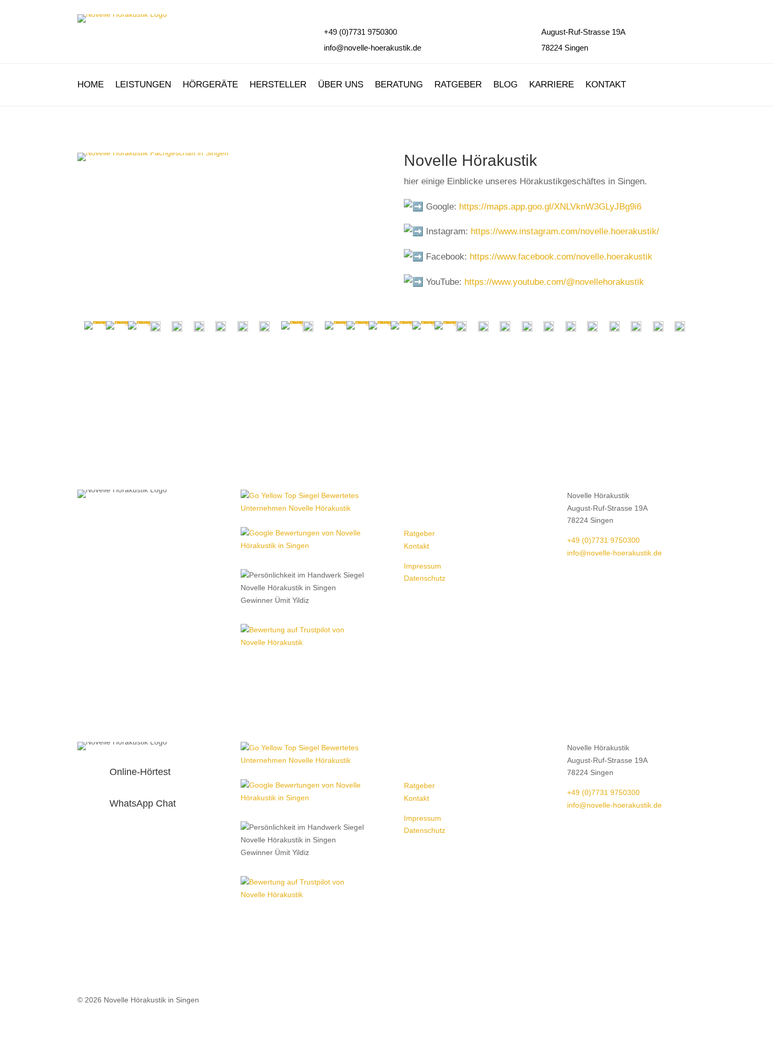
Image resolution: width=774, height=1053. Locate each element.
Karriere (551, 85)
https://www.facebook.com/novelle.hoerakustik (561, 257)
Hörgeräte (210, 85)
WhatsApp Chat (143, 803)
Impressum (422, 566)
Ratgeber (458, 85)
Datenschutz (424, 578)
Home (90, 85)
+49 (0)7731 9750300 (603, 540)
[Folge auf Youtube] (454, 498)
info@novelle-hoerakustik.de (372, 47)
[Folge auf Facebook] (412, 498)
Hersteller (278, 85)
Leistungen (143, 85)
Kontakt (606, 85)
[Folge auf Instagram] (433, 498)
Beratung (399, 85)
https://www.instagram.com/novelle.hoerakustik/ (565, 231)
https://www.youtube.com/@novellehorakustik (554, 282)
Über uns (340, 85)
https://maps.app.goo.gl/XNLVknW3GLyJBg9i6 (550, 207)
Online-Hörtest (140, 772)
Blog (505, 85)
